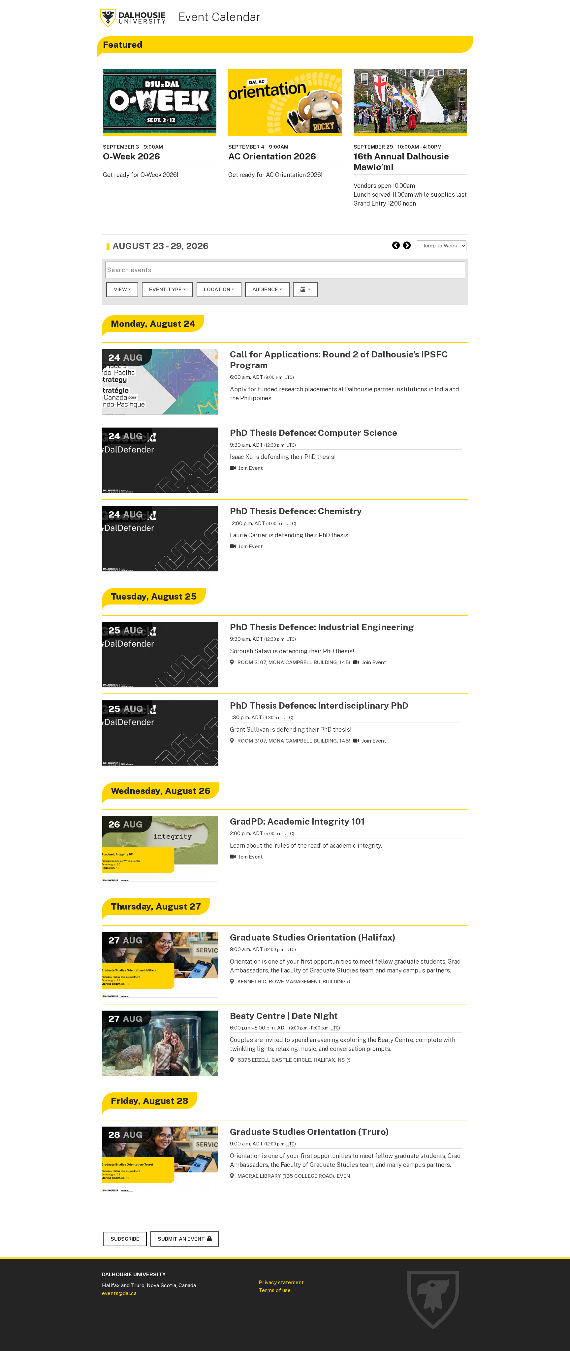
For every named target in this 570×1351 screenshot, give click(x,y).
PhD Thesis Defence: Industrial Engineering (322, 627)
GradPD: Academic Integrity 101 (297, 821)
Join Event (249, 468)
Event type (165, 289)
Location (217, 289)
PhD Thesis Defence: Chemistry (296, 511)
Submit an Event (181, 1239)
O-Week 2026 (131, 156)
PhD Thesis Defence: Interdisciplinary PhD (319, 705)
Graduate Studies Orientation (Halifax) (313, 937)
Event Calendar (219, 17)
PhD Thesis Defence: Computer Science (313, 432)
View (120, 289)
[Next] (407, 245)
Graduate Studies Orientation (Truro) (309, 1131)
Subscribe (125, 1239)
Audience (265, 289)
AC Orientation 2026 (272, 156)
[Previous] (396, 245)
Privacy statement (281, 1282)
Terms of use (275, 1290)
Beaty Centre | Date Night (284, 1015)
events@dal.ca (119, 1293)
